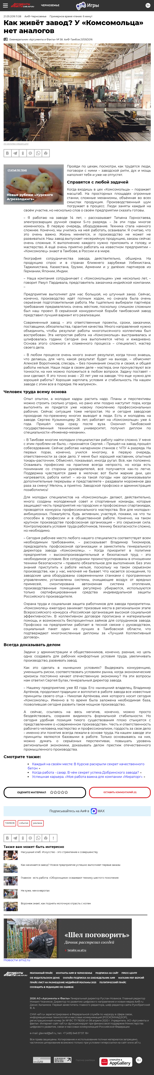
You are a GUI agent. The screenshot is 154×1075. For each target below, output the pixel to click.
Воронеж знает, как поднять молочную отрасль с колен (56, 903)
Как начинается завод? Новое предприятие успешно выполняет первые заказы (70, 864)
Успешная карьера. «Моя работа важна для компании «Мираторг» (87, 777)
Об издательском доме (45, 978)
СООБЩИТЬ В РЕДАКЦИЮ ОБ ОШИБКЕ (52, 987)
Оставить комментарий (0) (120, 792)
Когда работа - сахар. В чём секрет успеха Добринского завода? (85, 772)
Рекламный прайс (41, 973)
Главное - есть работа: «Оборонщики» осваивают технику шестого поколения (70, 877)
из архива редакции (16, 143)
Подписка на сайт (106, 973)
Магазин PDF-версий (131, 978)
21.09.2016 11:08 (12, 16)
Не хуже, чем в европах (35, 890)
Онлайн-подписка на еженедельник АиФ (89, 978)
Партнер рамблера (85, 1060)
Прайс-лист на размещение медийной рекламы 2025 (63, 982)
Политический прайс (112, 982)
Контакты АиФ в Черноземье (74, 973)
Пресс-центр (129, 973)
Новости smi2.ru (17, 960)
